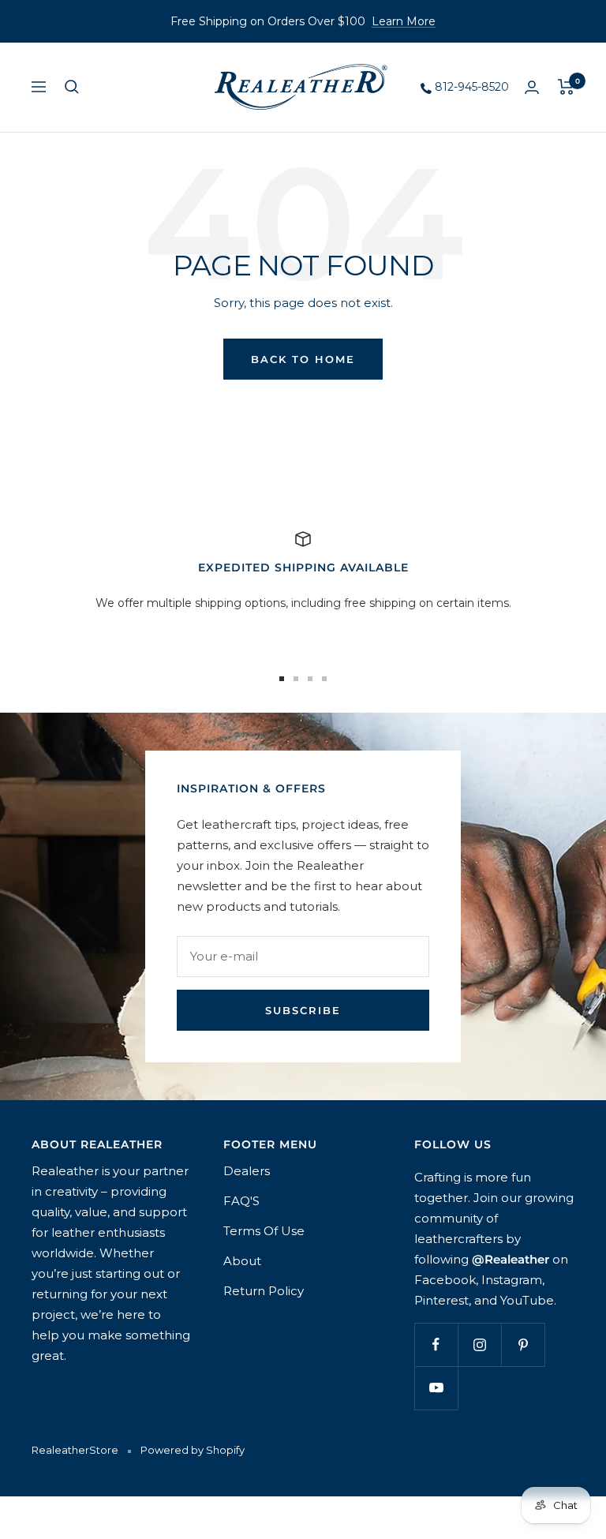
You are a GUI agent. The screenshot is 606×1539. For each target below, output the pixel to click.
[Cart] (566, 87)
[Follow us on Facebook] (436, 1344)
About (242, 1260)
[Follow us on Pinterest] (522, 1344)
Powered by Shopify (192, 1450)
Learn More (404, 21)
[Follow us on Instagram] (479, 1344)
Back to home (303, 359)
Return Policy (263, 1290)
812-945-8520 (470, 87)
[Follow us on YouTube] (436, 1388)
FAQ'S (241, 1200)
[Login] (532, 87)
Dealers (246, 1170)
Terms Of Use (264, 1230)
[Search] (72, 87)
